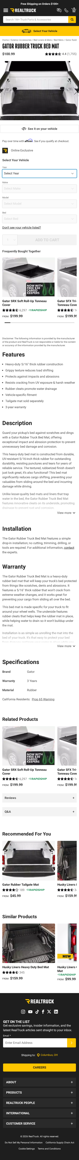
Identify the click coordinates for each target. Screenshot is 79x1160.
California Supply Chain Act (60, 1142)
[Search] (72, 19)
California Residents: (28, 699)
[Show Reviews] (61, 54)
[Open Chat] (59, 10)
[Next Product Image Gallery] (75, 91)
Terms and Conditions (49, 1148)
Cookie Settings (27, 1148)
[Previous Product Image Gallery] (3, 91)
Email (7, 1035)
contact (69, 547)
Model (5, 197)
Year (4, 167)
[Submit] (71, 1042)
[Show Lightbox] (39, 90)
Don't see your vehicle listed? (21, 227)
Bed (4, 212)
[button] (39, 1082)
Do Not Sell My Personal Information (24, 1142)
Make (5, 182)
